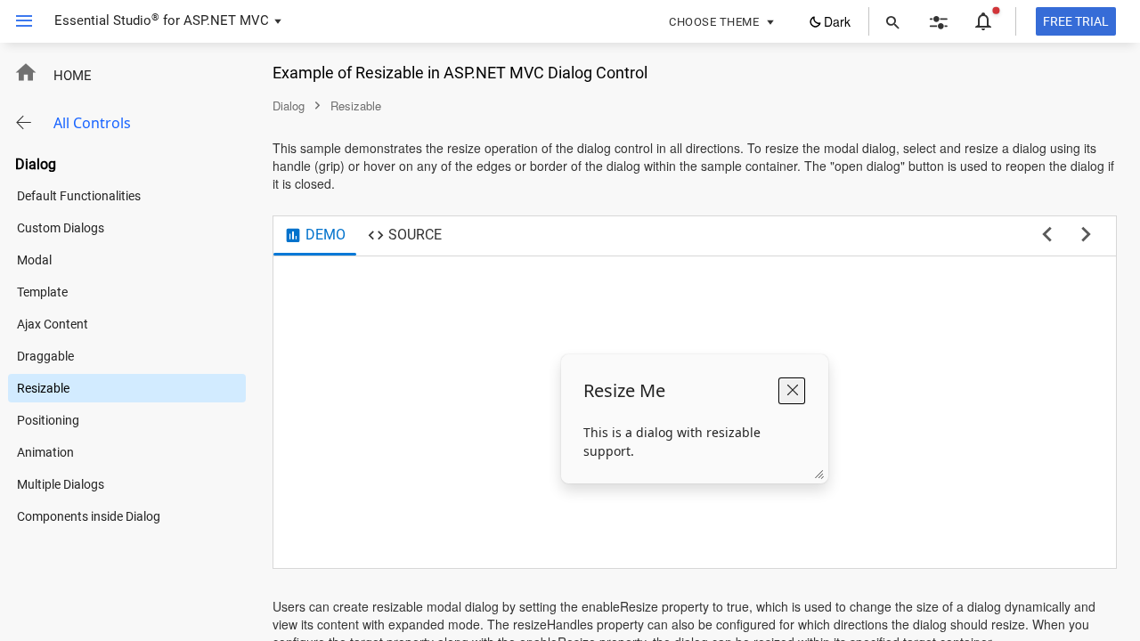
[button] (17, 21)
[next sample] (1086, 235)
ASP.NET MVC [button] (226, 20)
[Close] (792, 391)
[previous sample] (1046, 235)
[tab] (314, 236)
